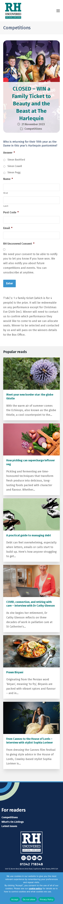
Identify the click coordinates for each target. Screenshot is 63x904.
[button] (58, 11)
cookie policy (35, 888)
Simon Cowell (14, 166)
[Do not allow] (59, 888)
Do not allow (29, 899)
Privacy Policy (46, 899)
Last (5, 206)
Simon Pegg (13, 172)
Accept (14, 899)
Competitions (33, 128)
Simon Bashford (16, 159)
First (5, 193)
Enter (9, 283)
